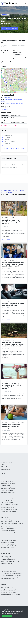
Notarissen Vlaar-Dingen (7, 542)
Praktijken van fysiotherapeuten (14, 103)
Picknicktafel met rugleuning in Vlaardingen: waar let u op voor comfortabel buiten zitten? (13, 344)
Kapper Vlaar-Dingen (6, 487)
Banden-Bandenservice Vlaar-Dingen (11, 575)
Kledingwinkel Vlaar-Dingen (8, 559)
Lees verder (6, 239)
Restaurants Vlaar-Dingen (8, 501)
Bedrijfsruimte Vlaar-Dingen (8, 592)
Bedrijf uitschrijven (14, 170)
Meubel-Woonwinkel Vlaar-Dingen (10, 521)
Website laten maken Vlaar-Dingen (10, 561)
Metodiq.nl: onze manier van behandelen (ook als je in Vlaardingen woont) (12, 426)
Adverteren (4, 466)
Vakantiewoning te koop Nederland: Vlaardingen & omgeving (11, 222)
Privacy (3, 473)
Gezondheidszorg (8, 97)
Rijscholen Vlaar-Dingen (7, 482)
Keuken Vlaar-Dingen (6, 556)
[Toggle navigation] (25, 3)
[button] (14, 80)
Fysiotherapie (5, 14)
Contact (3, 464)
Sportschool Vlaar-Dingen (8, 563)
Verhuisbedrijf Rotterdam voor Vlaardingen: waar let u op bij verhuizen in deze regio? (13, 264)
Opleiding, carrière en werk (11, 301)
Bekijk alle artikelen (5, 197)
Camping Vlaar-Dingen (7, 527)
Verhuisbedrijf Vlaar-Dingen (8, 511)
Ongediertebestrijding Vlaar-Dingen (10, 594)
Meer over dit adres (8, 125)
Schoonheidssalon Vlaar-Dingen (9, 504)
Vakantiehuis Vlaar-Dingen (8, 530)
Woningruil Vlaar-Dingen (7, 587)
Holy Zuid (7, 139)
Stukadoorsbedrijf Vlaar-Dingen (9, 509)
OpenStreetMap (24, 92)
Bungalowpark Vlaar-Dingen (8, 532)
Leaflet (18, 92)
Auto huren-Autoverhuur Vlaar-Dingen (11, 573)
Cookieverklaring (5, 469)
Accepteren (7, 615)
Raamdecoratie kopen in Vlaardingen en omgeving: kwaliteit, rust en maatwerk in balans (12, 386)
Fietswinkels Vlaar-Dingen (8, 483)
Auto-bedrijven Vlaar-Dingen (8, 572)
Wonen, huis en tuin (8, 340)
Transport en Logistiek (10, 260)
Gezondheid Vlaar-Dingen (8, 488)
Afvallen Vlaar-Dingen (7, 490)
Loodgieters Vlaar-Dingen (8, 508)
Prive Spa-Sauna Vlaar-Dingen (9, 589)
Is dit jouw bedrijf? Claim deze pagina (14, 149)
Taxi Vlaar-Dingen (5, 485)
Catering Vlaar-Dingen (7, 502)
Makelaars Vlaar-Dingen (7, 547)
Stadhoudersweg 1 (7, 23)
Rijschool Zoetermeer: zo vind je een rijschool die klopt (13, 304)
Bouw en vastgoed (8, 217)
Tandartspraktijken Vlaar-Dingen (10, 506)
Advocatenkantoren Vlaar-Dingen (10, 577)
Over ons (3, 468)
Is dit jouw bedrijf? (9, 28)
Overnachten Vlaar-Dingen (8, 528)
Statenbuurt (7, 137)
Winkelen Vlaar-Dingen (7, 520)
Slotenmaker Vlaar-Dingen (8, 578)
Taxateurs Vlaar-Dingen (7, 544)
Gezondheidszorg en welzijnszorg (14, 422)
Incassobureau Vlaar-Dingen (8, 591)
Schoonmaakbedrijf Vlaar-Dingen (10, 546)
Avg (2, 471)
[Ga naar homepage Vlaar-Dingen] (9, 3)
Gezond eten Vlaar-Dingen (8, 492)
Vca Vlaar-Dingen (5, 558)
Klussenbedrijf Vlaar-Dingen (8, 540)
